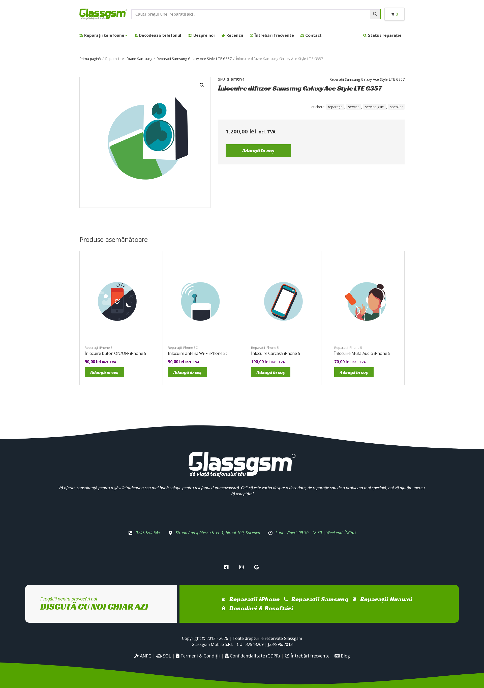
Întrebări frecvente (274, 35)
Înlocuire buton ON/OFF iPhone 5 (115, 353)
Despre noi (204, 35)
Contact (313, 35)
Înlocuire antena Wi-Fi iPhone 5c (197, 353)
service (353, 106)
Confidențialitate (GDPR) (254, 656)
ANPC (145, 656)
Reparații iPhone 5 (98, 347)
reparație (335, 106)
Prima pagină (90, 58)
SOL (166, 656)
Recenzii (234, 35)
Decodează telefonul (160, 35)
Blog (345, 656)
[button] (201, 85)
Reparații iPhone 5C (183, 347)
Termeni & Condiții (199, 656)
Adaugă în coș (258, 150)
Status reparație (385, 35)
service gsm (374, 106)
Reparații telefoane (104, 35)
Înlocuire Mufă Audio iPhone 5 (362, 353)
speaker (396, 106)
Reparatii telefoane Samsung (128, 58)
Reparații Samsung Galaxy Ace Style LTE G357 (194, 58)
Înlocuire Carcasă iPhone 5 (275, 353)
